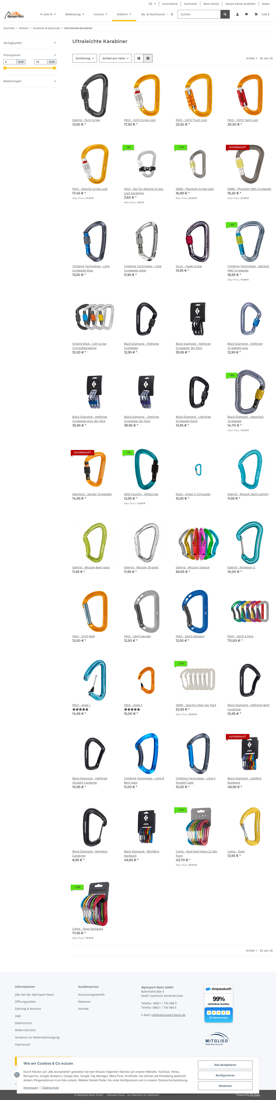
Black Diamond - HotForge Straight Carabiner (89, 780)
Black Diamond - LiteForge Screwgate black (193, 419)
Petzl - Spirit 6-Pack (240, 636)
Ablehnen (225, 1085)
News (266, 4)
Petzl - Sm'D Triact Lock (191, 120)
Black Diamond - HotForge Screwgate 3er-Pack (193, 346)
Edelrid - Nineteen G (241, 567)
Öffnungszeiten (25, 1002)
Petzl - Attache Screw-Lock (89, 189)
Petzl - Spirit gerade (137, 636)
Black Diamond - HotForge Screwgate (141, 346)
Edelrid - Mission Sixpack (193, 567)
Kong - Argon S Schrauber (193, 494)
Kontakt (83, 1009)
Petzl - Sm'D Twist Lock (243, 120)
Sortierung (83, 58)
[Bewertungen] (80, 709)
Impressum (30, 1087)
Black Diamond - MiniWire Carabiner (89, 853)
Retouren (84, 1002)
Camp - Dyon (236, 851)
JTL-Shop (255, 1095)
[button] (237, 14)
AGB (18, 1016)
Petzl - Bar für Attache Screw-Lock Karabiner (144, 191)
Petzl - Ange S (133, 705)
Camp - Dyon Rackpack (87, 929)
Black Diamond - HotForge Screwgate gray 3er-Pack (89, 419)
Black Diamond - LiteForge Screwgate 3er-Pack (141, 419)
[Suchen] (225, 14)
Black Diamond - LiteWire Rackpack (244, 780)
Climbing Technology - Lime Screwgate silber (142, 268)
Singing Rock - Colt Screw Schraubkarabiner (89, 346)
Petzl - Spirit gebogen (190, 636)
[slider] (5, 68)
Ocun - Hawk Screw (189, 266)
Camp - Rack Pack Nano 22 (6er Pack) (197, 853)
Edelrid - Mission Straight (141, 567)
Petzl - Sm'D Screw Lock (140, 120)
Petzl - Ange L (81, 705)
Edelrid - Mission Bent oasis (91, 567)
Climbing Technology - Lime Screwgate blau (91, 268)
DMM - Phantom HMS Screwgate (249, 189)
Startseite (190, 4)
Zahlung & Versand (28, 1009)
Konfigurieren (225, 1075)
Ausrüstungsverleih (91, 994)
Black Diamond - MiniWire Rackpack (141, 853)
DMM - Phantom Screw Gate (195, 189)
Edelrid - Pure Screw (86, 120)
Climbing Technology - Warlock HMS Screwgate (248, 268)
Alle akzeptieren (225, 1064)
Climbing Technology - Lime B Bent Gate (144, 780)
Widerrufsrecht (25, 1030)
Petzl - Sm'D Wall (83, 636)
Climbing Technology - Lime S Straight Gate (196, 780)
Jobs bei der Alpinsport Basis (34, 994)
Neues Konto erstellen (240, 4)
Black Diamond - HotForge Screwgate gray (245, 346)
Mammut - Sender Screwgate (92, 494)
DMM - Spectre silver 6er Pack (196, 705)
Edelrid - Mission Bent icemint (248, 494)
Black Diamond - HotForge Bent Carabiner (249, 707)
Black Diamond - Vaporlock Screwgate (245, 419)
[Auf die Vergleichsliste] (162, 79)
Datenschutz (50, 1087)
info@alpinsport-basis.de (168, 1015)
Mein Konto (211, 4)
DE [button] (150, 4)
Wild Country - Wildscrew (141, 494)
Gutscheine (170, 4)
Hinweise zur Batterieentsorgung (37, 1037)
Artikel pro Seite (114, 58)
